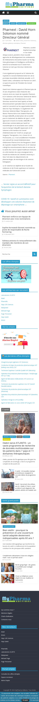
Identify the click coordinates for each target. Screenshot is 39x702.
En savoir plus (34, 700)
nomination (16, 43)
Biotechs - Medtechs (9, 437)
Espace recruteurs (7, 677)
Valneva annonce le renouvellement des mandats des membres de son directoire (19, 242)
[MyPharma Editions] (3, 12)
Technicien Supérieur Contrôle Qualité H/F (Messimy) (18, 370)
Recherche (7, 439)
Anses (3, 320)
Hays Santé (4, 317)
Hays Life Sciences (7, 304)
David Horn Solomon (30, 40)
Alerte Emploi (5, 680)
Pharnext (23, 43)
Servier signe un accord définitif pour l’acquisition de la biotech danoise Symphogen (18, 187)
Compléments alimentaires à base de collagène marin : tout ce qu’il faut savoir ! (18, 557)
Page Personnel (6, 314)
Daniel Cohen (19, 40)
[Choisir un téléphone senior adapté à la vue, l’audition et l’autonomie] (7, 575)
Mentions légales (6, 613)
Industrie (13, 23)
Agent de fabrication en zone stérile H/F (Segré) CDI (18, 403)
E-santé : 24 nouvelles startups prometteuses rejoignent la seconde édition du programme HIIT (25, 474)
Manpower (4, 308)
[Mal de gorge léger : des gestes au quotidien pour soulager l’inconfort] (7, 564)
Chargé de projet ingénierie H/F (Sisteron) (14, 362)
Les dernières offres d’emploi (16, 356)
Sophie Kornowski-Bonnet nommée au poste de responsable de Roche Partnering (18, 229)
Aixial (2, 298)
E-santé (20, 437)
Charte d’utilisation (7, 616)
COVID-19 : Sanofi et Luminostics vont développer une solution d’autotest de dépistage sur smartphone (17, 202)
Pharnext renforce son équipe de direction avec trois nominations (16, 217)
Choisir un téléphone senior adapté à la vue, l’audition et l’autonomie (24, 578)
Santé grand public (9, 526)
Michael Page (5, 311)
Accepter (25, 700)
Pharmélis (4, 301)
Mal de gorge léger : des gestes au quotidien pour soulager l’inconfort (25, 567)
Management (21, 23)
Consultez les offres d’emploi (10, 674)
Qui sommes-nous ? (7, 610)
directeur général (7, 43)
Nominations (31, 23)
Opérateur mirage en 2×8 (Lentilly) (12, 400)
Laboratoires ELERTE (8, 295)
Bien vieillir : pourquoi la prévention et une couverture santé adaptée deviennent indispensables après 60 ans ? (18, 534)
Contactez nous (6, 619)
